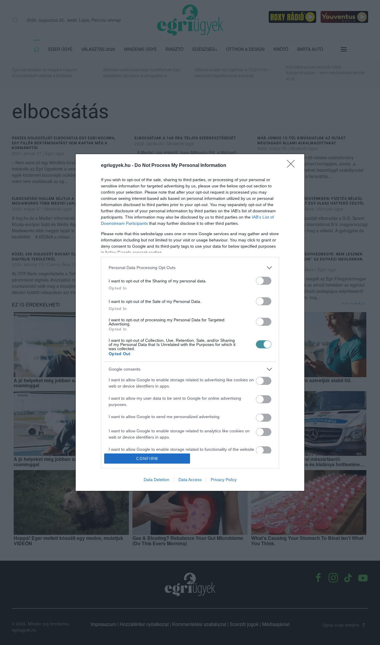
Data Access (190, 479)
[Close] (292, 165)
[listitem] (190, 268)
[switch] (263, 281)
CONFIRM (147, 458)
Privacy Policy (224, 479)
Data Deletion (156, 479)
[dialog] (190, 322)
